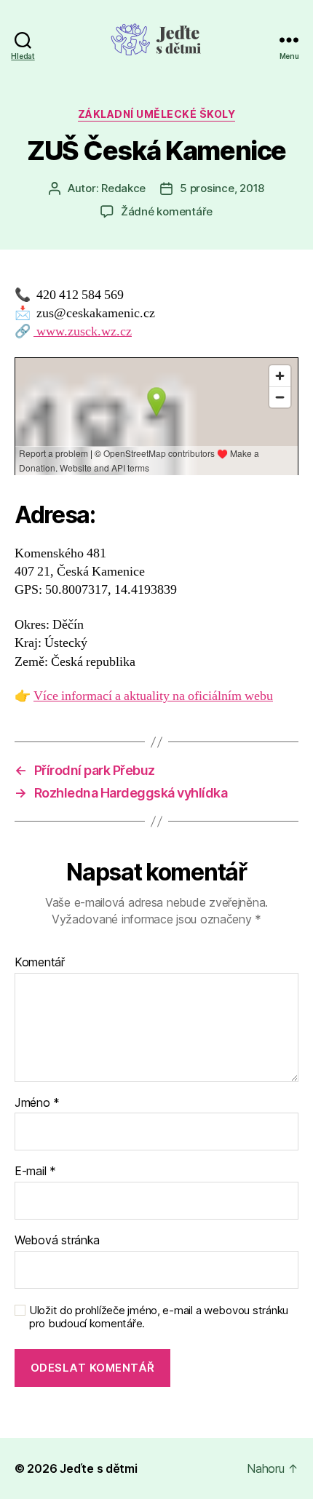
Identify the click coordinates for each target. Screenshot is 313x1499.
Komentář (40, 962)
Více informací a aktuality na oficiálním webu (153, 696)
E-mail (35, 1171)
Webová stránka (57, 1240)
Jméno (37, 1103)
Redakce (123, 188)
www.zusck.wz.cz (82, 331)
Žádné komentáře (167, 211)
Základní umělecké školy (157, 114)
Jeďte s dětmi (99, 1468)
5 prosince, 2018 (222, 188)
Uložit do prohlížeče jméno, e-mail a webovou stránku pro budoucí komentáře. (158, 1317)
